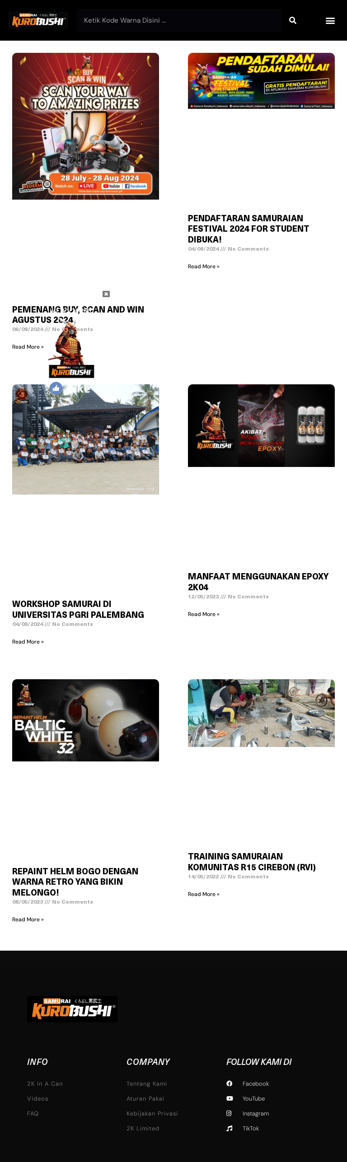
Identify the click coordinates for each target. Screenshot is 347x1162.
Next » (205, 939)
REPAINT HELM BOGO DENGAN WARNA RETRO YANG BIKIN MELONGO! (75, 883)
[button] (330, 20)
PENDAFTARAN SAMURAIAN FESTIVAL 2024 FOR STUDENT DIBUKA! (248, 230)
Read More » (204, 266)
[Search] (292, 20)
